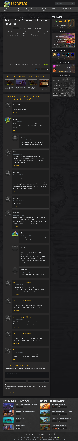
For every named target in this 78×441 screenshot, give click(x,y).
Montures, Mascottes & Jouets (49, 9)
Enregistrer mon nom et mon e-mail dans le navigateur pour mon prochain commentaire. (26, 387)
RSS (42, 437)
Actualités (11, 17)
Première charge (60, 71)
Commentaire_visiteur (22, 282)
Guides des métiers (8, 9)
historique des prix (64, 27)
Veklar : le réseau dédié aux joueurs (34, 434)
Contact (61, 437)
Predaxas (58, 67)
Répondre (16, 112)
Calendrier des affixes (64, 58)
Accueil (5, 17)
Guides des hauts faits (31, 9)
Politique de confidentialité (50, 437)
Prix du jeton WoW (66, 9)
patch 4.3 (15, 28)
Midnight (20, 10)
